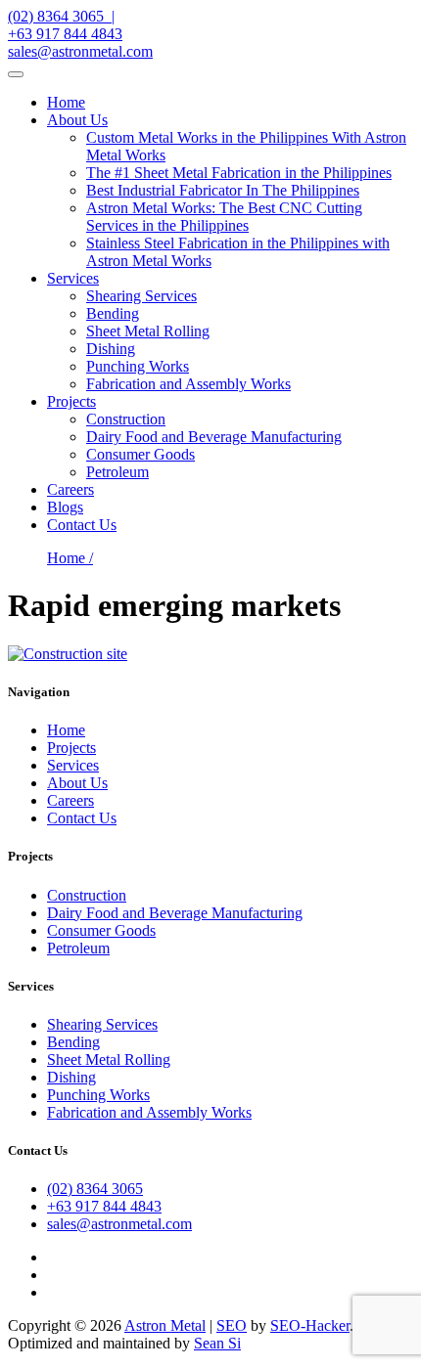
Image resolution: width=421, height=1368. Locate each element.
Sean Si (217, 1343)
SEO (231, 1325)
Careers (70, 489)
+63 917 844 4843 (65, 33)
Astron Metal (165, 1325)
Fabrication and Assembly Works (188, 383)
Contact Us (82, 524)
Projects (71, 401)
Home (66, 102)
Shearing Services (141, 295)
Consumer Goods (140, 454)
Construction (125, 419)
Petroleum (117, 471)
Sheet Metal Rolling (148, 331)
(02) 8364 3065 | (61, 16)
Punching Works (137, 366)
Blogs (65, 507)
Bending (112, 313)
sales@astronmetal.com (80, 51)
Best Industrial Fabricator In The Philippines (222, 190)
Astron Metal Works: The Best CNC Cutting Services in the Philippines (224, 216)
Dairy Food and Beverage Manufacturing (214, 436)
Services (73, 278)
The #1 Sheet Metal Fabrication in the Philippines (239, 172)
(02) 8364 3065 (95, 1188)
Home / (70, 558)
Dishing (110, 348)
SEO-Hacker (310, 1325)
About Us (77, 119)
